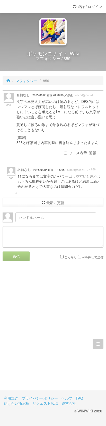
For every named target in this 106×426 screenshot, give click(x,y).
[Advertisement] (53, 329)
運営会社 (68, 403)
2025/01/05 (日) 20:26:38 (48, 95)
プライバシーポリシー (40, 398)
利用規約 (11, 398)
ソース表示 (78, 152)
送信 (16, 256)
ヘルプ (66, 398)
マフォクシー (26, 80)
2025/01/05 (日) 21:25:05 (49, 170)
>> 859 (91, 169)
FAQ (79, 398)
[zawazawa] (24, 6)
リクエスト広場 (45, 403)
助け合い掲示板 (16, 403)
